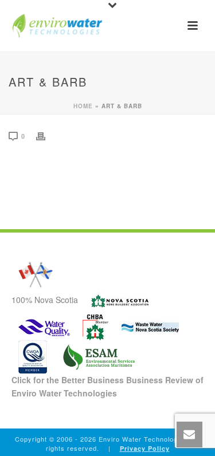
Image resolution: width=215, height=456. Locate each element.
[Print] (46, 135)
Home (83, 106)
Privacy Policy (145, 448)
